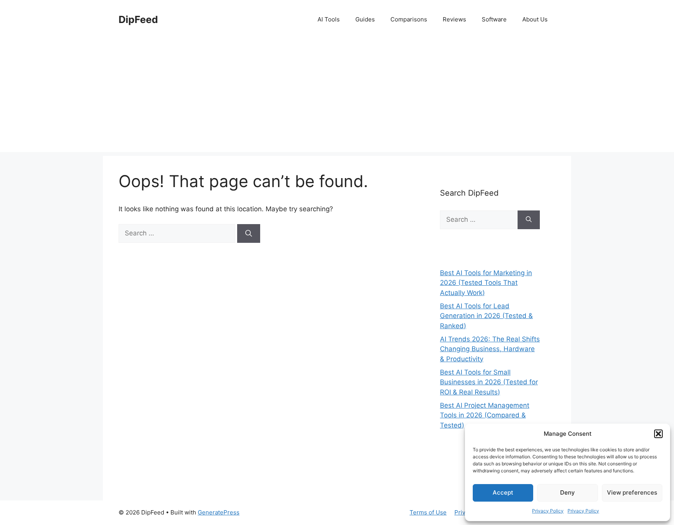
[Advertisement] (337, 97)
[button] (658, 434)
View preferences (632, 492)
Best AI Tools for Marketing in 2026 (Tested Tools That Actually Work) (486, 283)
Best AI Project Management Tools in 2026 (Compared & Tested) (484, 415)
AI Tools (328, 19)
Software (494, 19)
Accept (503, 492)
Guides (365, 19)
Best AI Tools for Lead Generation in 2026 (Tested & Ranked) (486, 316)
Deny (567, 492)
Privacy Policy (548, 511)
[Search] (248, 233)
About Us (535, 19)
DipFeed (138, 19)
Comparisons (408, 19)
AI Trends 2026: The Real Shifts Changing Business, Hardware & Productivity (490, 349)
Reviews (454, 19)
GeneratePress (218, 512)
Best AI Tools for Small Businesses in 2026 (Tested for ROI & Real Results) (489, 382)
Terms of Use (428, 512)
